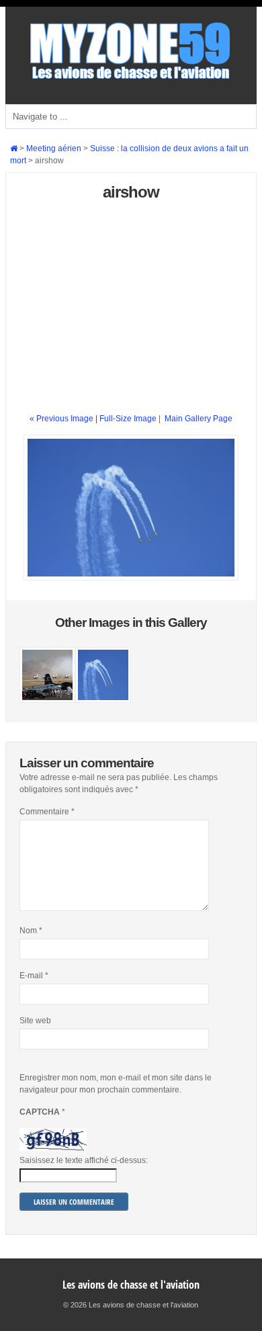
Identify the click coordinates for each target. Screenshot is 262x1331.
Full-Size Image (128, 418)
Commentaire (47, 811)
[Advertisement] (131, 312)
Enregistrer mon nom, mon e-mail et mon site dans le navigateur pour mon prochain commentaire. (115, 1083)
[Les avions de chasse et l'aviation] (131, 78)
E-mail (33, 975)
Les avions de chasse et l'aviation (131, 1284)
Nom (30, 930)
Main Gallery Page (198, 418)
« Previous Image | (64, 418)
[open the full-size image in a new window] (131, 578)
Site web (35, 1020)
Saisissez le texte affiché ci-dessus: (83, 1160)
